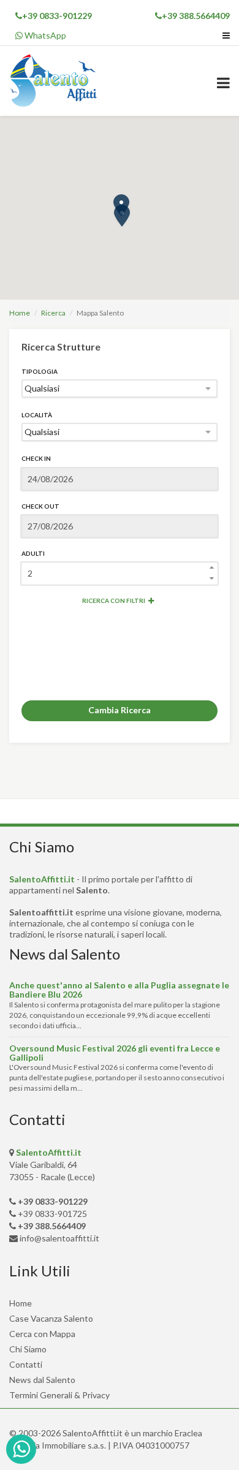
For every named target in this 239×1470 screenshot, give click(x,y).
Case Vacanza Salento (51, 1318)
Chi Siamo (28, 1349)
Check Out (40, 506)
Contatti (25, 1364)
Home (19, 312)
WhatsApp (44, 35)
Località (36, 415)
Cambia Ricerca (119, 710)
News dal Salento (42, 1379)
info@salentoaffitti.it (59, 1238)
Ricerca (53, 312)
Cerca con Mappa (42, 1333)
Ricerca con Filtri (113, 600)
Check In (36, 458)
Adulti (33, 553)
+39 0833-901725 (52, 1213)
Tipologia (39, 371)
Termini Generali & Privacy (59, 1395)
